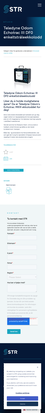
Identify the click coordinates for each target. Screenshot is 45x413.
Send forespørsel (13, 170)
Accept (22, 398)
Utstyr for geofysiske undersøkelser (20, 51)
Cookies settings (22, 393)
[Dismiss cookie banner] (37, 367)
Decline (22, 404)
